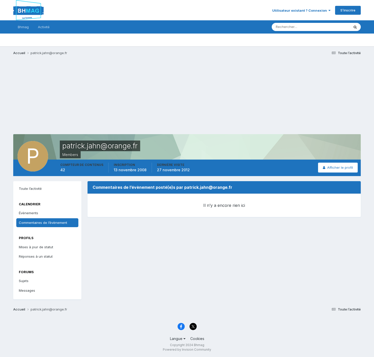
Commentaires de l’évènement (43, 223)
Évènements (28, 213)
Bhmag (23, 27)
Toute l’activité (30, 189)
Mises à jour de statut (327, 27)
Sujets (23, 281)
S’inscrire (347, 10)
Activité (44, 27)
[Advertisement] (105, 98)
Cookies (197, 338)
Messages (27, 290)
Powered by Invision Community (187, 349)
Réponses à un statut (36, 256)
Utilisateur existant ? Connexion (300, 10)
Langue (176, 338)
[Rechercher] (355, 27)
